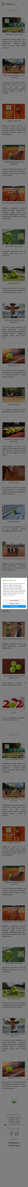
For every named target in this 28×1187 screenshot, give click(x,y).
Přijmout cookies (14, 606)
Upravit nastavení (14, 600)
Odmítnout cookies (14, 603)
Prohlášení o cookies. (8, 596)
